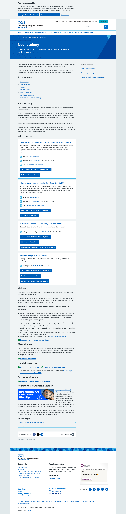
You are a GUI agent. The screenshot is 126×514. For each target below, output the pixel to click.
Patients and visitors (42, 32)
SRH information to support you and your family (37, 247)
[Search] (106, 27)
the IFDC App (67, 371)
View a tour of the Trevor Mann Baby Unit (35, 169)
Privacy (66, 501)
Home (20, 32)
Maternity (21, 426)
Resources (77, 21)
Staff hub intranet (23, 475)
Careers (94, 21)
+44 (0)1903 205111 (55, 478)
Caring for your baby (88, 69)
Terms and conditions (87, 501)
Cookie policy (74, 501)
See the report (85, 479)
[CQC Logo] (86, 467)
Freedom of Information (32, 501)
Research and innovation (84, 32)
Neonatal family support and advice (93, 77)
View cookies (65, 15)
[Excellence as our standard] (28, 457)
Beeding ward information (29, 276)
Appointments (22, 467)
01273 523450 (34, 157)
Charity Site (103, 21)
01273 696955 (35, 161)
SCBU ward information (29, 215)
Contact (57, 21)
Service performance (27, 95)
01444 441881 (35, 201)
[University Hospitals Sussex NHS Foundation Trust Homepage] (30, 24)
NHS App (21, 469)
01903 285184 (37, 266)
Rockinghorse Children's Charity (30, 98)
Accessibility (58, 501)
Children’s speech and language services (31, 422)
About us (64, 21)
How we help (24, 82)
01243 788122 (45, 232)
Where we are (25, 84)
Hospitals (28, 32)
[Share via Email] (41, 434)
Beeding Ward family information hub (33, 281)
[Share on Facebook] (34, 434)
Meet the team (25, 90)
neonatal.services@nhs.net (35, 165)
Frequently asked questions (90, 73)
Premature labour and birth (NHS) (30, 373)
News (71, 21)
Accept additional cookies (27, 15)
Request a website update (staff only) (30, 473)
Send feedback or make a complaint (29, 471)
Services (56, 32)
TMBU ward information (29, 175)
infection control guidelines (58, 336)
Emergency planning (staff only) (28, 477)
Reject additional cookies (49, 15)
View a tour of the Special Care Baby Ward (35, 270)
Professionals (86, 21)
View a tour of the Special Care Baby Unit (34, 210)
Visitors (22, 87)
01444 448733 (34, 197)
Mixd (29, 510)
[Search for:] (94, 27)
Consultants (67, 32)
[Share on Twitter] (38, 434)
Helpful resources (26, 92)
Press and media (47, 501)
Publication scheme (24, 503)
